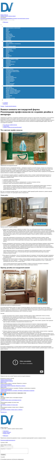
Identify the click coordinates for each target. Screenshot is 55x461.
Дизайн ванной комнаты (6, 379)
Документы (6, 431)
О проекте (5, 102)
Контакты (5, 103)
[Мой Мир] (5, 394)
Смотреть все (4, 412)
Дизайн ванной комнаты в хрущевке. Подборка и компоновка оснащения (17, 390)
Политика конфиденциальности (8, 440)
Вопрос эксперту (7, 432)
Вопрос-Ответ (6, 433)
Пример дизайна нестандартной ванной (12, 127)
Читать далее (3, 382)
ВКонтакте (5, 22)
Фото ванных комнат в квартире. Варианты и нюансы (13, 385)
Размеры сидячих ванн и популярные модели (11, 400)
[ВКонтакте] (1, 394)
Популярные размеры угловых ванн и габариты (11, 409)
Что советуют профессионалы (10, 124)
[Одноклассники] (3, 394)
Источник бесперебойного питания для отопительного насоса (15, 18)
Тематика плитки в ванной (7, 380)
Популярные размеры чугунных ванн (9, 404)
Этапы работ (6, 126)
